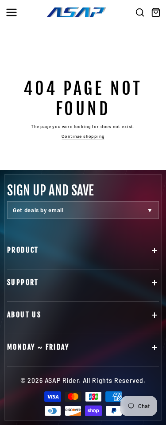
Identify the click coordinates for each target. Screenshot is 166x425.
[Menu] (11, 12)
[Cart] (156, 12)
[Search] (140, 12)
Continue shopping (83, 136)
